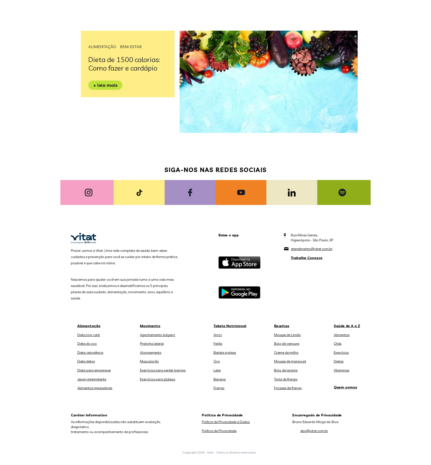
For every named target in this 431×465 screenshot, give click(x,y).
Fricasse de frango (288, 388)
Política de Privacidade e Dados (226, 422)
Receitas (281, 326)
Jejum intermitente (91, 379)
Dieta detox (86, 361)
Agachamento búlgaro (157, 335)
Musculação (149, 361)
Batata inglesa (225, 352)
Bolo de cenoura (286, 343)
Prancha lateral (152, 343)
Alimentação (102, 46)
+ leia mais (105, 85)
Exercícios (341, 352)
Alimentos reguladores (94, 388)
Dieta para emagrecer (94, 370)
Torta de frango (286, 379)
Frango (219, 388)
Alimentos (341, 335)
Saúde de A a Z (347, 326)
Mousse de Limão (287, 335)
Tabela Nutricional (230, 326)
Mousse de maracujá (290, 361)
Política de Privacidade (219, 431)
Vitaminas (341, 370)
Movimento (150, 326)
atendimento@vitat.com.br (311, 249)
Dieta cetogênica (90, 352)
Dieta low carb (88, 335)
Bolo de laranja (286, 370)
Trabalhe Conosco (307, 258)
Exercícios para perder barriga (163, 370)
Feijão (218, 343)
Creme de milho (286, 352)
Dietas (338, 361)
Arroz (218, 335)
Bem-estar (131, 46)
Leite (217, 370)
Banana (220, 379)
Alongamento (150, 352)
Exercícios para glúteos (157, 379)
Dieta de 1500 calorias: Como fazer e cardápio (124, 63)
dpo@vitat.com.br (314, 431)
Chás (337, 343)
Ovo (217, 361)
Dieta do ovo (87, 343)
